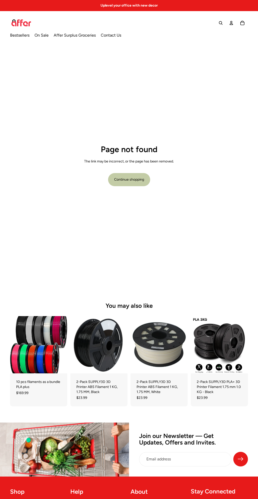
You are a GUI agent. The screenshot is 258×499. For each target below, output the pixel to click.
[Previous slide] (15, 344)
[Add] (59, 365)
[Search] (220, 23)
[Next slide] (61, 344)
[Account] (231, 23)
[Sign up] (240, 459)
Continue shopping (129, 179)
